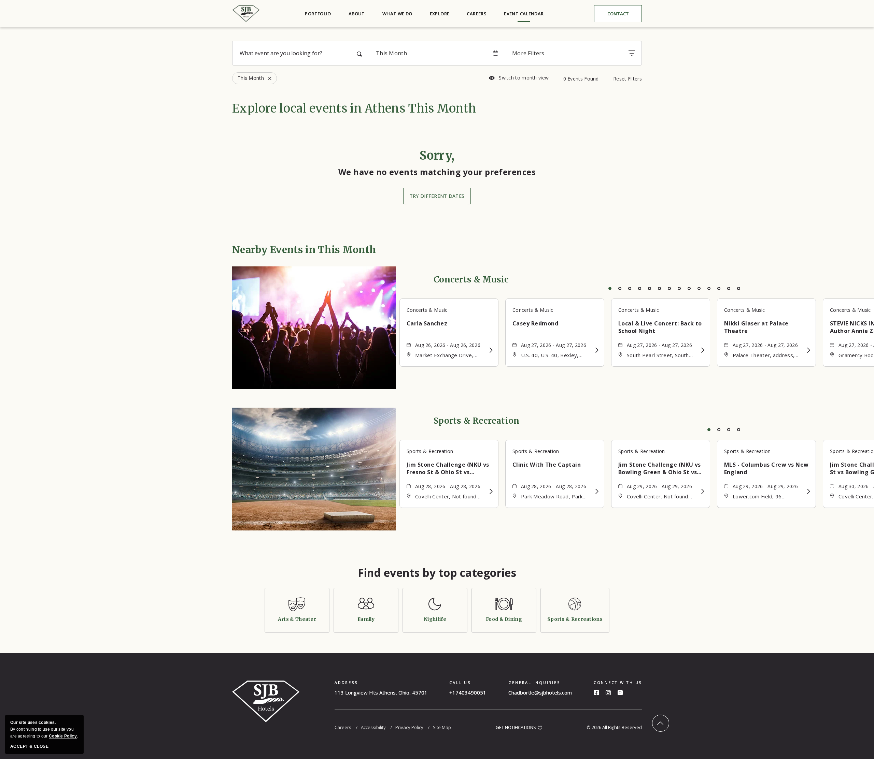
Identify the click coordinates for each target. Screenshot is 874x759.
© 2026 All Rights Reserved (614, 727)
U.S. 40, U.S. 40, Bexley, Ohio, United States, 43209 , (556, 356)
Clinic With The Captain (546, 464)
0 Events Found (581, 78)
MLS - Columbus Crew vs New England (766, 468)
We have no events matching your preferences (437, 171)
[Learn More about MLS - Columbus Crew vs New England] (808, 491)
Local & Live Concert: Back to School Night (660, 327)
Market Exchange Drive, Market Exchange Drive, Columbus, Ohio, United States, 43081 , (444, 356)
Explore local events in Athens (354, 108)
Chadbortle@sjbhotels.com (540, 692)
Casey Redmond (535, 323)
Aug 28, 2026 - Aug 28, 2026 (447, 486)
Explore (440, 14)
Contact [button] (623, 15)
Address (346, 682)
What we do (397, 14)
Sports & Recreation (477, 421)
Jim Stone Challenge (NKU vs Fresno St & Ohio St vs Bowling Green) (448, 468)
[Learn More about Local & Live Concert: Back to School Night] (702, 350)
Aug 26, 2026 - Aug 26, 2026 (447, 345)
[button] (437, 196)
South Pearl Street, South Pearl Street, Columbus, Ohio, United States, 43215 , (661, 356)
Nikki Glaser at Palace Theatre (756, 327)
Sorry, (437, 155)
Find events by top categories (437, 572)
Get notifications (516, 727)
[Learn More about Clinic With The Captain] (597, 491)
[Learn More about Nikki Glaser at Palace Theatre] (808, 350)
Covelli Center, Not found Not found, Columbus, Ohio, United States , (448, 497)
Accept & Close (29, 746)
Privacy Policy (409, 727)
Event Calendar (524, 14)
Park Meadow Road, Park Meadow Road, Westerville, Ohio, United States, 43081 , (556, 497)
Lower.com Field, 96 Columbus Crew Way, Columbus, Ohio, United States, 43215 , (761, 497)
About (357, 14)
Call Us (459, 682)
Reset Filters (627, 78)
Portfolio (318, 14)
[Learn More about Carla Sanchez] (491, 350)
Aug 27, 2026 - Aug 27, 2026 (553, 345)
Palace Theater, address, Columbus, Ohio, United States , (763, 356)
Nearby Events (304, 249)
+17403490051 (467, 692)
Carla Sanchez (427, 323)
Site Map (442, 727)
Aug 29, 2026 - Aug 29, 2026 (659, 486)
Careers (477, 14)
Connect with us (618, 682)
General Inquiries (534, 682)
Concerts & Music (471, 279)
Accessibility (373, 727)
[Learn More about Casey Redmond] (597, 350)
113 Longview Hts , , (381, 692)
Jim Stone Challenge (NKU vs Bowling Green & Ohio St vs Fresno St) (659, 468)
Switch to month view (519, 78)
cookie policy (63, 736)
